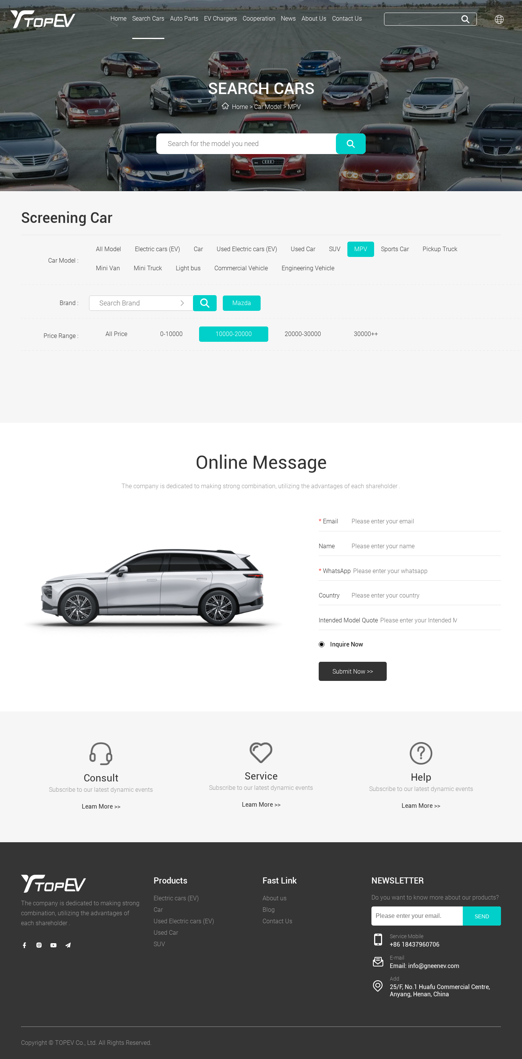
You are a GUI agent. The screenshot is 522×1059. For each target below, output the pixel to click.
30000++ (366, 334)
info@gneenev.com (433, 966)
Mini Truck (148, 268)
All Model (108, 249)
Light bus (188, 268)
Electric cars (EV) (157, 249)
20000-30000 (303, 334)
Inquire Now (346, 644)
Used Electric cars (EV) (247, 249)
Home (240, 106)
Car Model (268, 106)
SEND (482, 916)
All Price (116, 334)
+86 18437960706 (414, 944)
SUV (334, 249)
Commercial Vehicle (241, 268)
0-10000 (171, 334)
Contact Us (277, 921)
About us (275, 898)
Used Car (303, 249)
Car (198, 249)
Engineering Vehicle (308, 268)
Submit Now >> (352, 671)
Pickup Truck (440, 249)
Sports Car (395, 249)
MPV (294, 106)
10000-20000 (234, 334)
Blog (269, 909)
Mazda (241, 303)
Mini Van (108, 268)
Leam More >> (101, 806)
